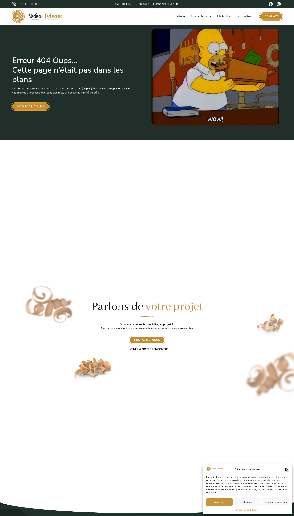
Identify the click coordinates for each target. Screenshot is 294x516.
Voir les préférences (276, 502)
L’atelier (180, 16)
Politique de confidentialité (247, 510)
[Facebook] (270, 4)
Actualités (244, 16)
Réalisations (225, 16)
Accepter (219, 502)
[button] (287, 469)
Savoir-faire (199, 16)
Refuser (247, 502)
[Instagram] (278, 4)
